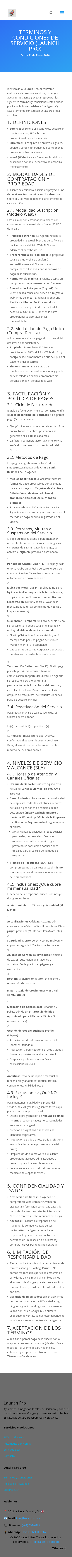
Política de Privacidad (45, 1541)
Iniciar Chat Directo (34, 1532)
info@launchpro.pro (28, 1518)
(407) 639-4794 (31, 1525)
